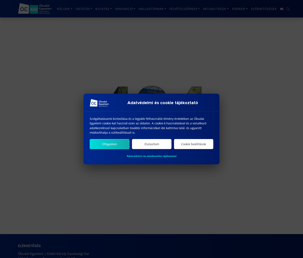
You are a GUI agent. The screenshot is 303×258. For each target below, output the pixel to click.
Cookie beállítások (193, 144)
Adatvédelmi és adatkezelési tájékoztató (151, 156)
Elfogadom (109, 144)
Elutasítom (151, 144)
